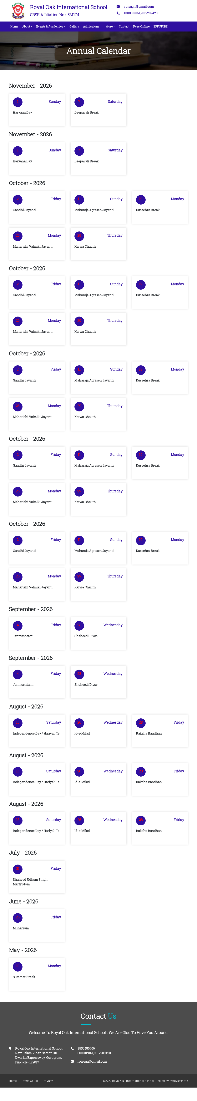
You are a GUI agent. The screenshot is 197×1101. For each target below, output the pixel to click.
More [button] (109, 26)
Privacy (48, 1081)
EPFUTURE (161, 26)
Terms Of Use (29, 1081)
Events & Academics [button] (49, 26)
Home (15, 26)
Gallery (74, 26)
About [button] (26, 26)
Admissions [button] (91, 26)
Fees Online (141, 26)
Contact (124, 26)
